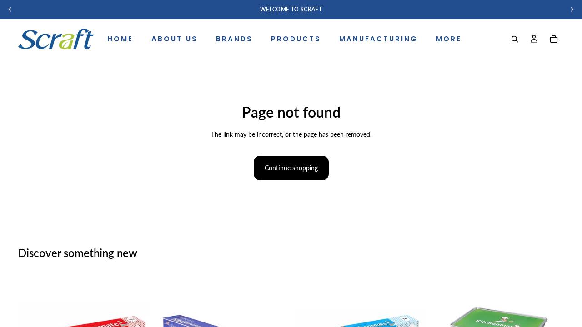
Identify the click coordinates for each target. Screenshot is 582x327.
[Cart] (554, 39)
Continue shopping (291, 168)
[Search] (515, 39)
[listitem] (449, 39)
